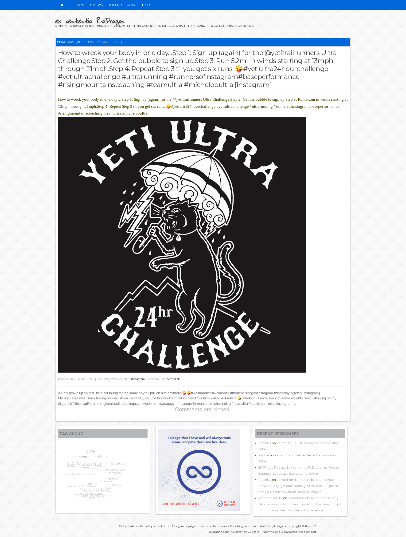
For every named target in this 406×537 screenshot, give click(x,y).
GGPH (93, 452)
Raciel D (264, 443)
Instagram (65, 42)
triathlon (102, 490)
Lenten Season (70, 485)
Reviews (96, 5)
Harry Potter (70, 466)
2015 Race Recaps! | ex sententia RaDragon (291, 467)
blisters (84, 471)
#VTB (84, 459)
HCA (71, 479)
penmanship (95, 465)
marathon (95, 497)
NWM (106, 491)
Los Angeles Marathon (86, 494)
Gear (131, 5)
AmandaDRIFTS (270, 498)
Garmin (104, 460)
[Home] (62, 5)
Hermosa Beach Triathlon (113, 483)
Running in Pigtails (82, 481)
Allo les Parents (140, 526)
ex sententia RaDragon (90, 20)
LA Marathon (88, 460)
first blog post (307, 531)
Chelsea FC (100, 471)
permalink (173, 379)
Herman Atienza (103, 486)
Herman (88, 487)
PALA (105, 469)
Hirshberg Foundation (117, 469)
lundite (263, 455)
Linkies (145, 5)
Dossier (115, 5)
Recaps (77, 5)
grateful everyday (83, 455)
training (89, 497)
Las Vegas (67, 472)
